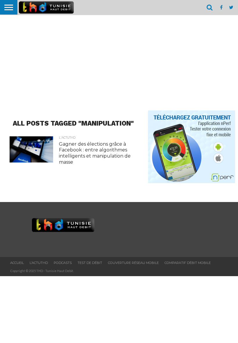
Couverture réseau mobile (133, 263)
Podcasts (63, 263)
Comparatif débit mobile (188, 263)
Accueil (17, 263)
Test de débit (89, 263)
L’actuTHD (39, 263)
